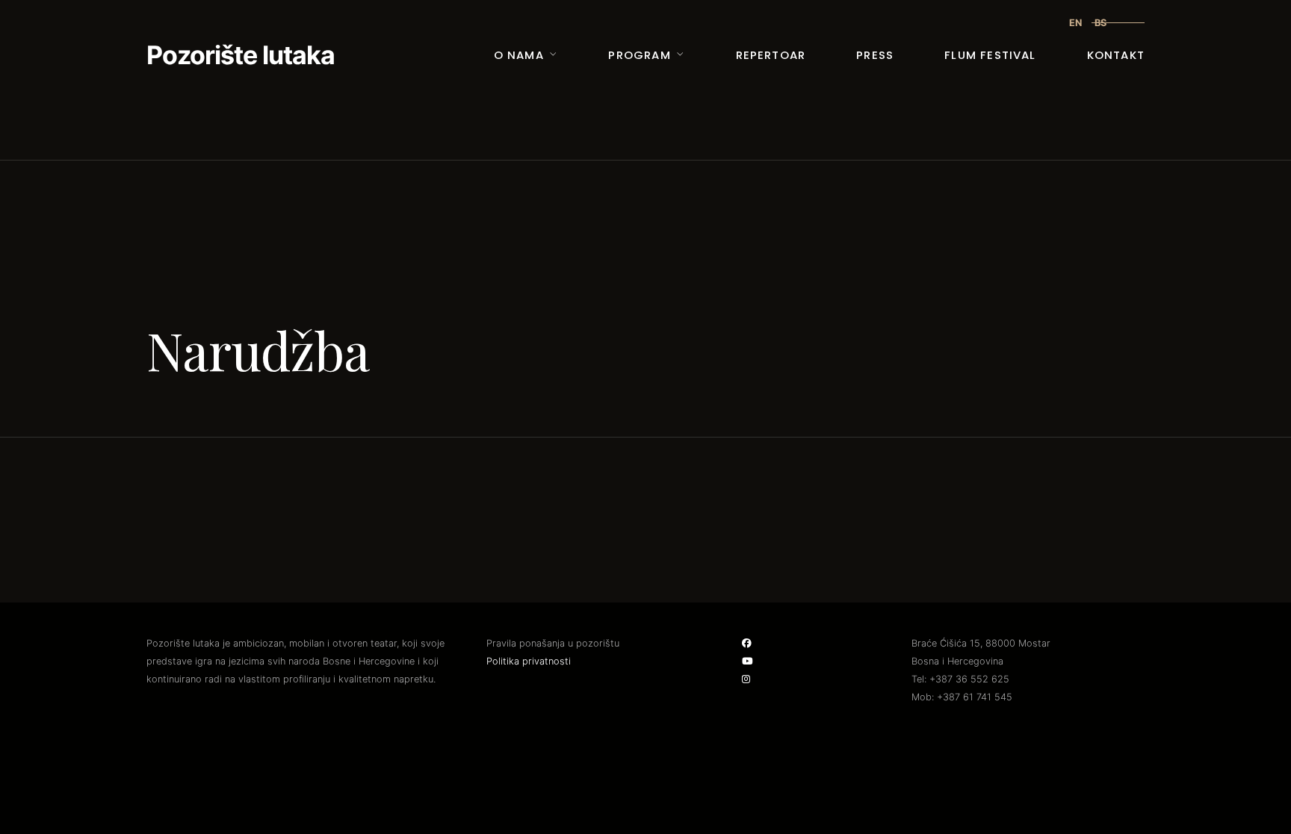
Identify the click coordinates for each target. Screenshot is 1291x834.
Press (875, 55)
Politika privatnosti (528, 661)
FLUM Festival (989, 55)
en (1075, 22)
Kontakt (1116, 55)
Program (639, 55)
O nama (519, 55)
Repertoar (771, 55)
